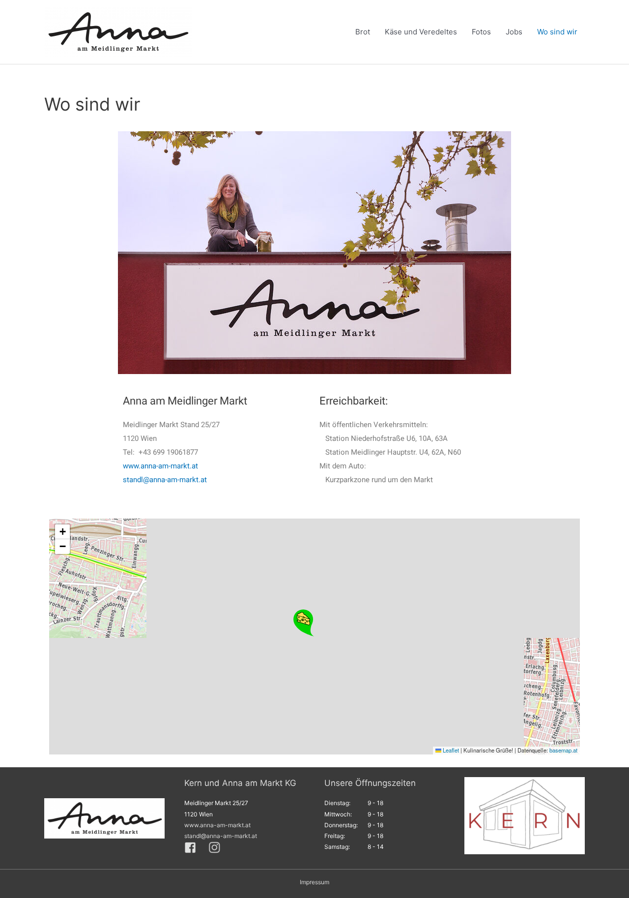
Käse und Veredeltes (421, 31)
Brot (362, 31)
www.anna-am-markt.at (160, 466)
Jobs (514, 31)
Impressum (314, 882)
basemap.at (563, 750)
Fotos (481, 31)
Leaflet (450, 750)
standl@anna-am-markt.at (165, 479)
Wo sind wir (557, 31)
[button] (303, 623)
